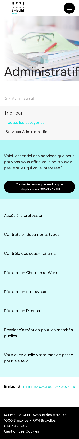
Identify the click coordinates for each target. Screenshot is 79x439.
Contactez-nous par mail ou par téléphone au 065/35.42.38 (39, 186)
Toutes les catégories (25, 122)
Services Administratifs (26, 131)
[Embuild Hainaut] (18, 8)
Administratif (23, 98)
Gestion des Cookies (21, 431)
